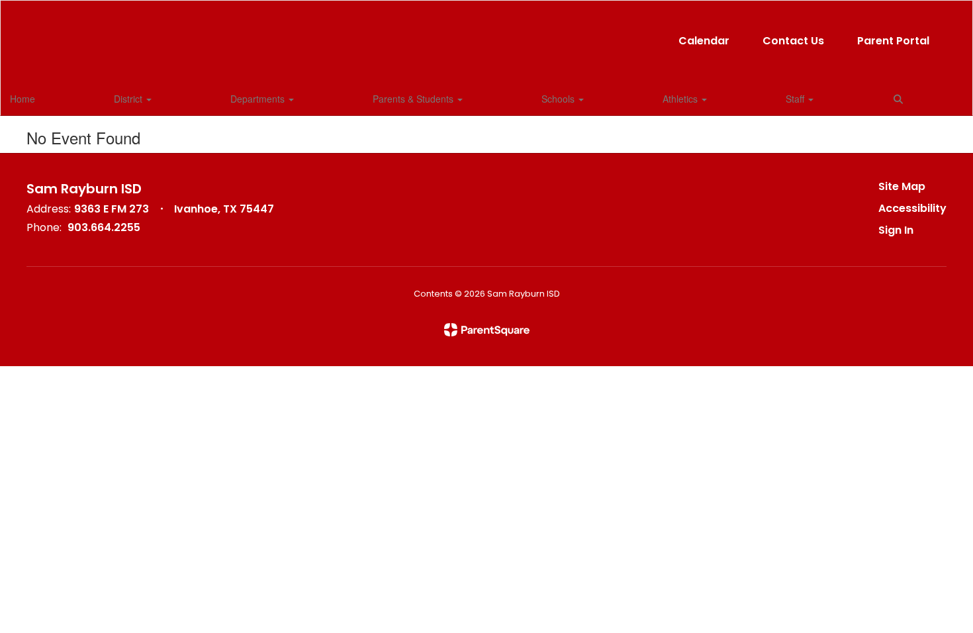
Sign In (895, 230)
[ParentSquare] (487, 330)
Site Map (901, 186)
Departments (258, 98)
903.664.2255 (104, 227)
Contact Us (793, 40)
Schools (559, 98)
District (129, 98)
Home (22, 98)
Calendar (703, 40)
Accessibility (912, 208)
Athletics (681, 98)
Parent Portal (893, 40)
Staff (796, 98)
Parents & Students (414, 98)
